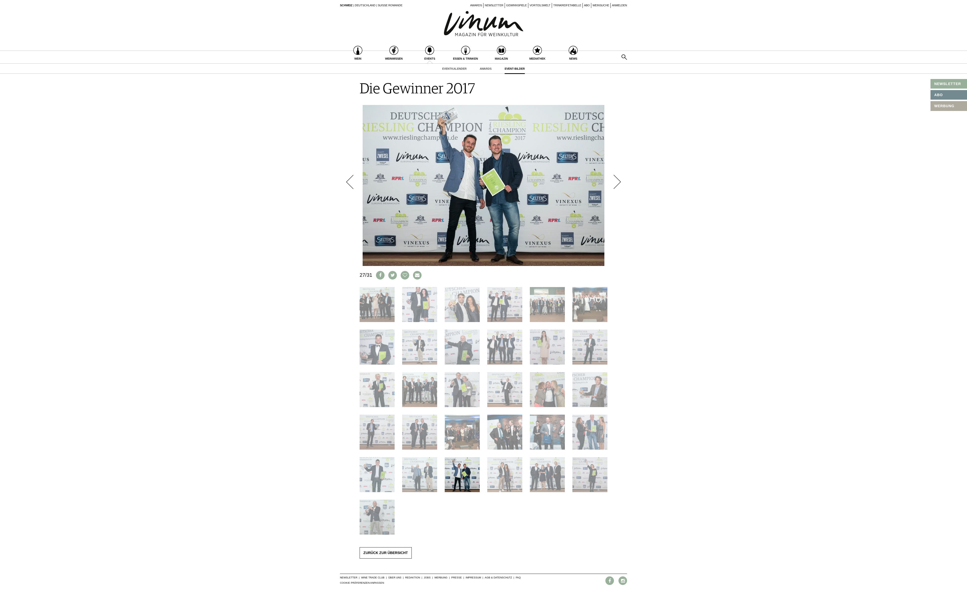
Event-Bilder (515, 68)
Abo (587, 5)
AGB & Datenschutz (498, 577)
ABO (938, 95)
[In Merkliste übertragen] (405, 275)
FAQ (518, 577)
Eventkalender (454, 68)
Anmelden (619, 5)
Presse (456, 577)
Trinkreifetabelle (567, 5)
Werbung (440, 577)
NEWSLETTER (947, 84)
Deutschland (365, 5)
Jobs (427, 577)
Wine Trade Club (373, 577)
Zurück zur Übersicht (385, 553)
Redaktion (412, 577)
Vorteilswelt (540, 5)
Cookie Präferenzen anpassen (362, 582)
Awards (476, 5)
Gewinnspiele (516, 5)
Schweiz (346, 5)
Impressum (473, 577)
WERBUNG (944, 106)
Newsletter (494, 5)
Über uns (394, 577)
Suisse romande (390, 5)
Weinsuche (601, 5)
